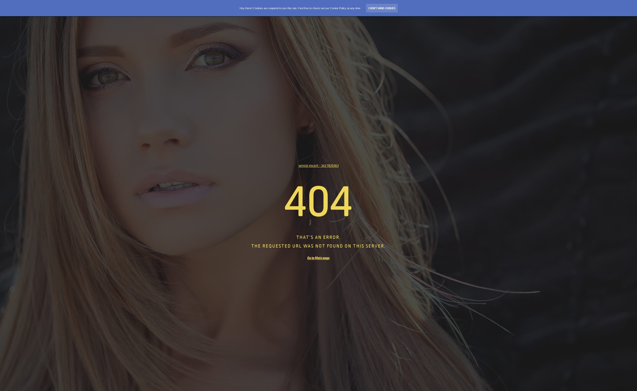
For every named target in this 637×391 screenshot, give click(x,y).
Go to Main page (318, 258)
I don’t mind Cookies (381, 8)
